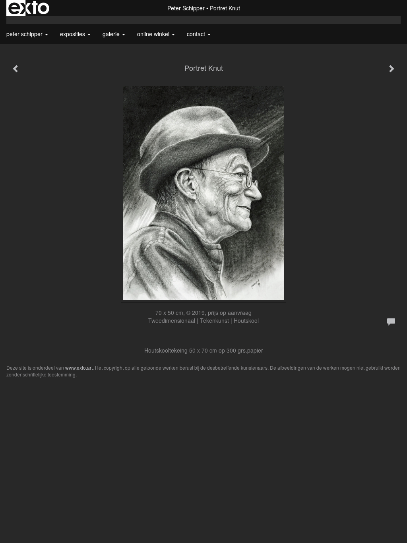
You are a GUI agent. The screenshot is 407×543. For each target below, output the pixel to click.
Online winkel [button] (154, 34)
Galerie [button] (112, 34)
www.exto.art (79, 367)
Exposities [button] (73, 34)
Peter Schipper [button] (25, 34)
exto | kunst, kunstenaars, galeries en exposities (28, 8)
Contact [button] (197, 34)
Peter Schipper (186, 8)
